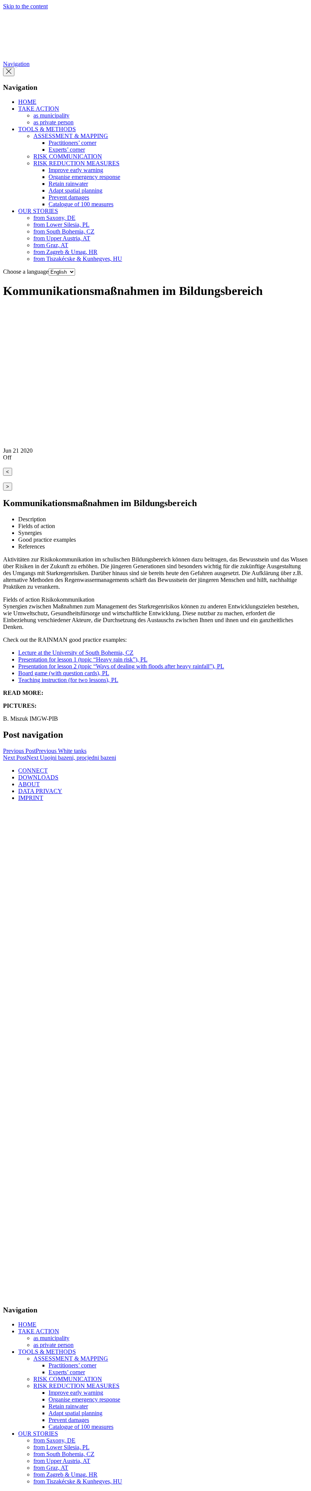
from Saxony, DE (54, 218)
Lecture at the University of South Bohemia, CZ (76, 652)
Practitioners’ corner (72, 143)
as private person (53, 122)
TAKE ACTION (38, 108)
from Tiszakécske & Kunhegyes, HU (77, 259)
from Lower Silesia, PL (61, 224)
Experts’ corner (67, 149)
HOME (27, 102)
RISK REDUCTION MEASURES (76, 163)
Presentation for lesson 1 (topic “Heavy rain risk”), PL (83, 659)
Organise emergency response (84, 177)
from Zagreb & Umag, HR (65, 252)
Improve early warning (76, 170)
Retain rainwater (68, 183)
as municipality (51, 115)
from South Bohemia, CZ (63, 231)
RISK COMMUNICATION (67, 156)
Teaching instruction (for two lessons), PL (68, 680)
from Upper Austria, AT (61, 238)
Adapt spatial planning (75, 190)
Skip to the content (25, 6)
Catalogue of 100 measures (81, 204)
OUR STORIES (38, 211)
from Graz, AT (50, 245)
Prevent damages (69, 197)
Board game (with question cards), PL (63, 673)
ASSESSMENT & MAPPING (70, 136)
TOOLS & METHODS (47, 129)
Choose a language (26, 271)
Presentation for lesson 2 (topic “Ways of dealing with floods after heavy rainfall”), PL (121, 666)
